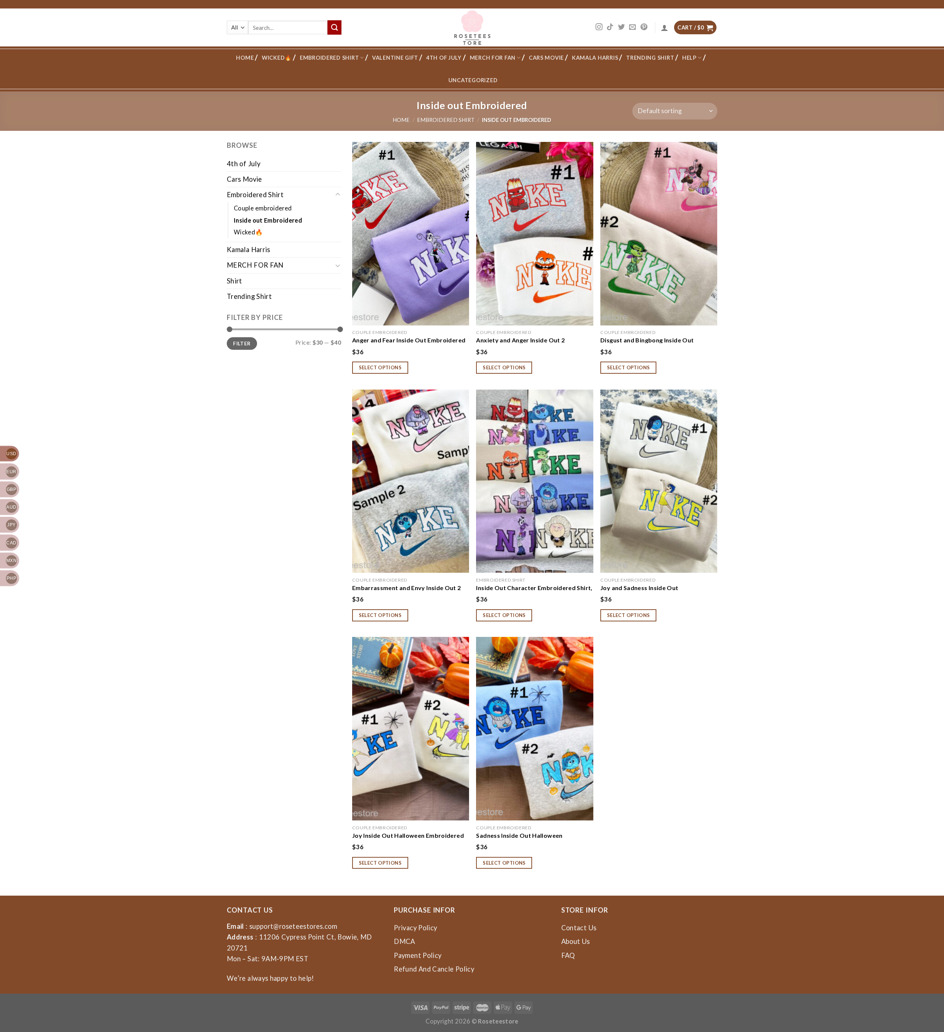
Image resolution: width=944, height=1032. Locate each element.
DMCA (404, 941)
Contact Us (579, 928)
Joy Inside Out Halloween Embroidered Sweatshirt (408, 835)
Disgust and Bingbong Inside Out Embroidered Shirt (647, 340)
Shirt (234, 281)
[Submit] (334, 27)
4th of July (444, 58)
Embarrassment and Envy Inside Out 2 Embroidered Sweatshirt (406, 587)
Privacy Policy (415, 928)
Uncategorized (473, 80)
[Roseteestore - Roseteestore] (472, 27)
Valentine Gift (395, 58)
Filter (241, 343)
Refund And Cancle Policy (434, 969)
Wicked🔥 (277, 58)
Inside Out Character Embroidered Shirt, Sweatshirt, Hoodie (534, 587)
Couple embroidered (263, 208)
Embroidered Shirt (329, 58)
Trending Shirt (650, 58)
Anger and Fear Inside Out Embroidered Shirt (409, 340)
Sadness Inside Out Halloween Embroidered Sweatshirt (519, 835)
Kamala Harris (595, 58)
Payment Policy (417, 955)
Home (245, 58)
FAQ (568, 955)
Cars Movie (546, 58)
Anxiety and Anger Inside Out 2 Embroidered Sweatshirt (520, 340)
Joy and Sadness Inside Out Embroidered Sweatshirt (639, 587)
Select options (380, 367)
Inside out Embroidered (268, 220)
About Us (575, 941)
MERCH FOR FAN (493, 58)
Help (689, 58)
